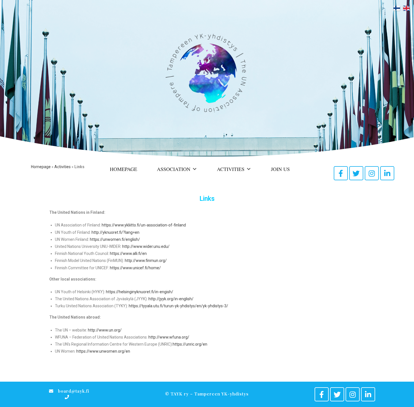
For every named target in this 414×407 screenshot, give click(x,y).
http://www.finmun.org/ (146, 260)
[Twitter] (356, 173)
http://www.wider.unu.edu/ (146, 246)
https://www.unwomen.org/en (103, 351)
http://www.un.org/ (105, 330)
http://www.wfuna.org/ (168, 337)
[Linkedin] (387, 173)
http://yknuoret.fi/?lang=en (115, 232)
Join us (280, 169)
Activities (62, 166)
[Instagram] (372, 173)
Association (173, 169)
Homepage (41, 166)
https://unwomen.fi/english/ (115, 239)
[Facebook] (341, 173)
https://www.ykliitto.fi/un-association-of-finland (144, 225)
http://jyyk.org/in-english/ (170, 299)
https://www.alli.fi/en (128, 253)
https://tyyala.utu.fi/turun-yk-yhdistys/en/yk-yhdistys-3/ (178, 306)
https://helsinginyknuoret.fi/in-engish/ (139, 292)
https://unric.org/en (190, 344)
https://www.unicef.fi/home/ (135, 268)
